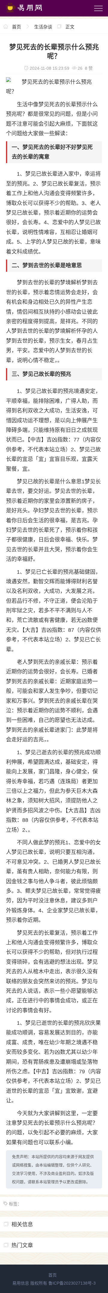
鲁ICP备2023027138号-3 (72, 1283)
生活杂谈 (43, 26)
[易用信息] (29, 13)
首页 (16, 26)
